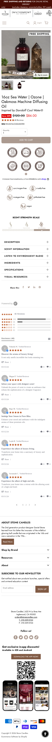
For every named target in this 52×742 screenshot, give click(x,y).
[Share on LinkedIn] (34, 287)
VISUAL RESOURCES (15, 276)
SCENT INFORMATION (16, 249)
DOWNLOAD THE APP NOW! (26, 656)
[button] (6, 362)
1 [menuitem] (22, 505)
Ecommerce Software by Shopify (14, 736)
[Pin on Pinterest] (40, 287)
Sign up (42, 589)
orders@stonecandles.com (26, 617)
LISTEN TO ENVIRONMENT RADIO (23, 256)
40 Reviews (19, 120)
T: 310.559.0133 (26, 620)
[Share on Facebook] (23, 287)
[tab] (7, 339)
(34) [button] (14, 319)
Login (39, 22)
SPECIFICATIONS (13, 269)
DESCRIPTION (12, 242)
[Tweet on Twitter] (29, 287)
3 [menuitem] (29, 505)
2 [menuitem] (26, 505)
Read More (7, 541)
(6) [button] (14, 322)
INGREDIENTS (12, 262)
